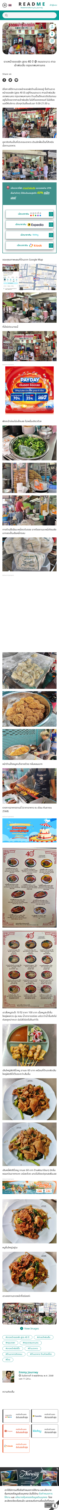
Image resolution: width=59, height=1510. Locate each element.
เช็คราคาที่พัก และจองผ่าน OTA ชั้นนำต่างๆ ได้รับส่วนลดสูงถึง (30, 193)
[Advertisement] (29, 615)
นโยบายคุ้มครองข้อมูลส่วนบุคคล (31, 1497)
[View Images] (11, 1308)
